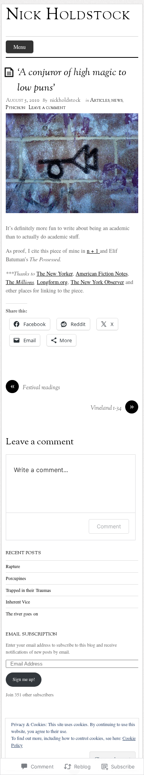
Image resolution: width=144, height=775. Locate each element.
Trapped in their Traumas (28, 590)
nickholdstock (65, 100)
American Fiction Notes (101, 273)
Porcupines (16, 578)
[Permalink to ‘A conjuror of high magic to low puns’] (10, 72)
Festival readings (41, 388)
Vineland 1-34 (106, 408)
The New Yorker (54, 273)
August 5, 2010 (23, 100)
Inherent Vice (18, 602)
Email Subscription (31, 634)
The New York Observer (97, 282)
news (116, 100)
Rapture (13, 566)
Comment (109, 526)
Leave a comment (47, 107)
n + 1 (93, 250)
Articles (99, 100)
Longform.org (52, 282)
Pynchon (15, 107)
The (20, 282)
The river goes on (22, 614)
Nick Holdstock (68, 15)
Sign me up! (24, 679)
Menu (19, 46)
